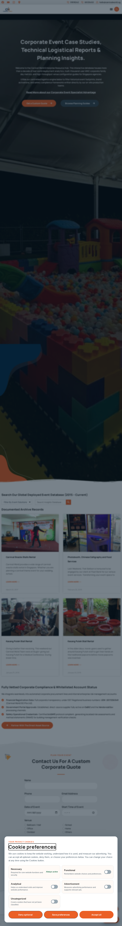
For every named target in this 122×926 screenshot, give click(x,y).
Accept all (96, 914)
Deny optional (25, 914)
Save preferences (61, 914)
